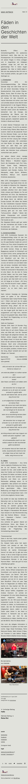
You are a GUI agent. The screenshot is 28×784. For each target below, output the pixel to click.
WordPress (17, 778)
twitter (3, 742)
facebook (3, 737)
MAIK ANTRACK (7, 12)
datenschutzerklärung (7, 752)
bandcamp (4, 735)
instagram (4, 739)
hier (12, 107)
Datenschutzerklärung (7, 775)
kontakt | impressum (7, 754)
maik (4, 698)
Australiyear (13, 700)
